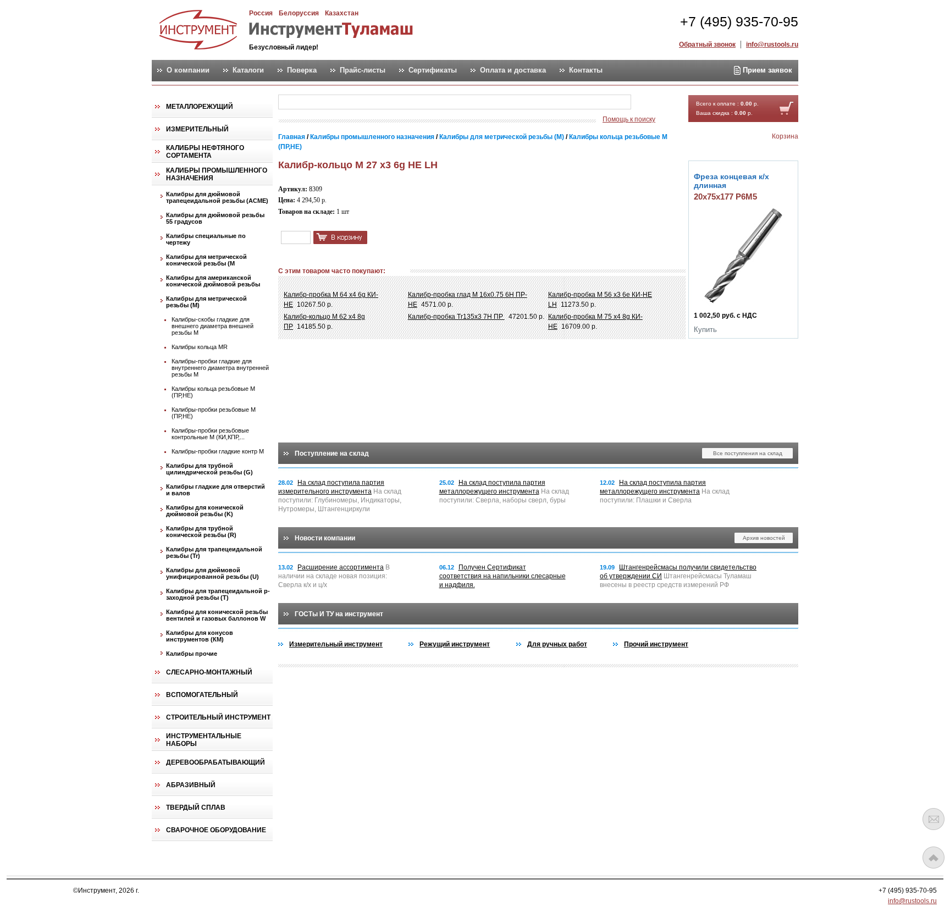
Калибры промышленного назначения (216, 174)
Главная (291, 137)
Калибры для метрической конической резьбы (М (206, 260)
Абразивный (191, 785)
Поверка (302, 70)
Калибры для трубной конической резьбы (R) (201, 531)
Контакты (586, 70)
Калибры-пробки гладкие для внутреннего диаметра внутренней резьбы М (220, 368)
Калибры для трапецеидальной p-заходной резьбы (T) (218, 594)
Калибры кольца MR (200, 347)
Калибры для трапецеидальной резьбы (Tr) (214, 552)
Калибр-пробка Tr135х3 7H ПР (456, 316)
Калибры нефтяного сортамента (205, 151)
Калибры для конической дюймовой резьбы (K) (205, 510)
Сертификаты (432, 70)
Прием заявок (766, 70)
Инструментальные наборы (203, 740)
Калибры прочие (191, 653)
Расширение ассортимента (340, 567)
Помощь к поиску (629, 119)
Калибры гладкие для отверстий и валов (215, 489)
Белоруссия (299, 13)
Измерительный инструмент (336, 644)
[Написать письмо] (934, 819)
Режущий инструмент (454, 644)
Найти (652, 102)
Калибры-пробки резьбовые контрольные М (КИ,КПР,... (210, 433)
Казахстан (341, 13)
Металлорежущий (199, 106)
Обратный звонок (707, 44)
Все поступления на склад (747, 453)
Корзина (785, 136)
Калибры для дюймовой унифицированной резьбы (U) (212, 573)
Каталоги (248, 70)
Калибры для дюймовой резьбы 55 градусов (215, 218)
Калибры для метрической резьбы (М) (206, 301)
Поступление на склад (332, 453)
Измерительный (197, 129)
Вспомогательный (202, 695)
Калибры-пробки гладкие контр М (218, 451)
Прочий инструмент (656, 644)
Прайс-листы (362, 70)
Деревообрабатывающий (215, 762)
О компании (188, 70)
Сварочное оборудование (216, 830)
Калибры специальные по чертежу (206, 239)
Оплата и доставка (513, 70)
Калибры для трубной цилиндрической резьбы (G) (209, 468)
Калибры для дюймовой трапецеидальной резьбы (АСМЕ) (217, 197)
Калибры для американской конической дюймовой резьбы (213, 280)
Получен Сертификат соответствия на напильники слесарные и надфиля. (502, 576)
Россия (261, 13)
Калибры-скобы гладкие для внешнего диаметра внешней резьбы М (212, 326)
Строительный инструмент (218, 717)
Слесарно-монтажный (209, 672)
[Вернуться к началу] (934, 858)
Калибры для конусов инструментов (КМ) (199, 636)
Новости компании (325, 538)
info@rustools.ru (772, 44)
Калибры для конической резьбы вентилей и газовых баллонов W (217, 615)
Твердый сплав (195, 807)
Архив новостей (764, 538)
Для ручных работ (557, 644)
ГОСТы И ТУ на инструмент (339, 614)
